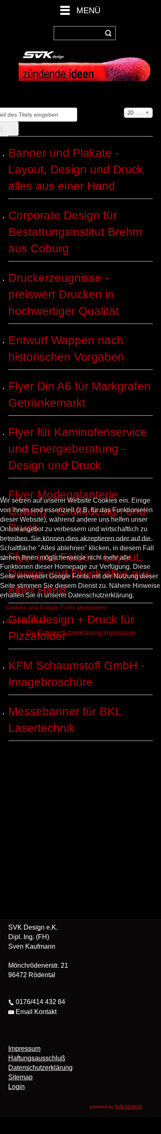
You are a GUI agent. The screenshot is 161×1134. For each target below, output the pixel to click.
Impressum (119, 632)
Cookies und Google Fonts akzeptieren (56, 607)
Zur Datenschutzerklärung (64, 632)
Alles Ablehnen (24, 621)
